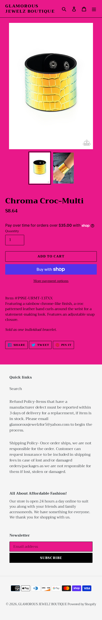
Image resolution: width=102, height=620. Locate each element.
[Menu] (94, 9)
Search (15, 388)
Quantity (12, 231)
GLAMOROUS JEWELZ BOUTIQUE (30, 9)
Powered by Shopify (82, 604)
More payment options (51, 280)
